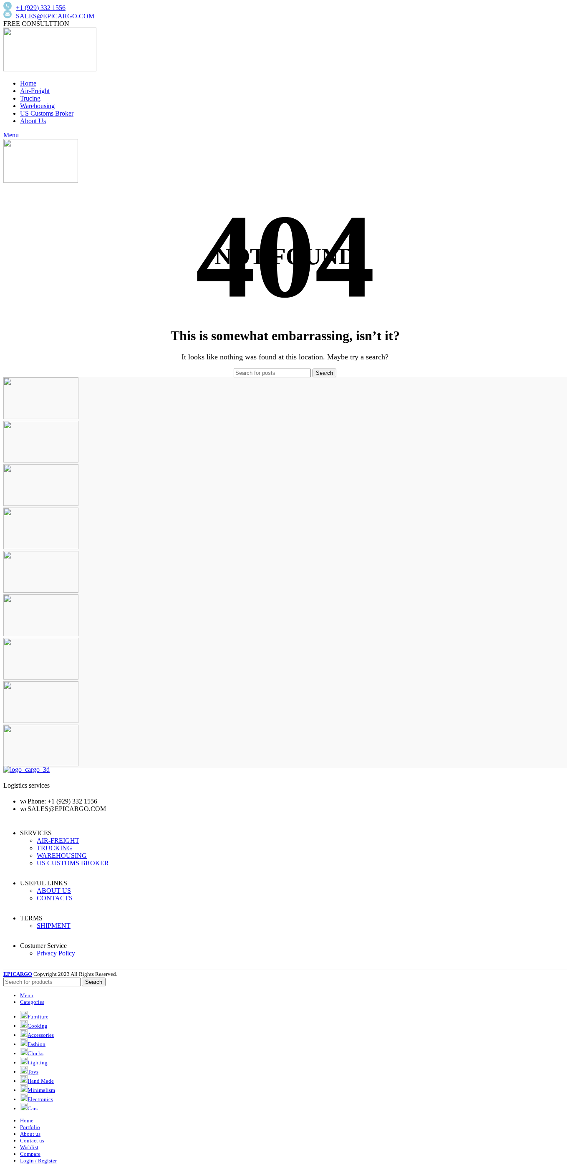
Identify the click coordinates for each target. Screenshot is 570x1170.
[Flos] (40, 677)
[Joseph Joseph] (40, 590)
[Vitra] (40, 416)
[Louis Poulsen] (40, 503)
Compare (30, 1154)
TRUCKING (54, 848)
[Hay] (40, 633)
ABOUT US (54, 890)
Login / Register (38, 1160)
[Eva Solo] (40, 720)
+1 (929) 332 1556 (41, 7)
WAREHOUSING (62, 855)
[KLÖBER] (40, 547)
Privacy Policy (56, 953)
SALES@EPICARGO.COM (55, 16)
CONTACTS (55, 898)
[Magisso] (40, 460)
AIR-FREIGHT (58, 840)
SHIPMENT (54, 925)
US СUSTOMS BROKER (73, 863)
